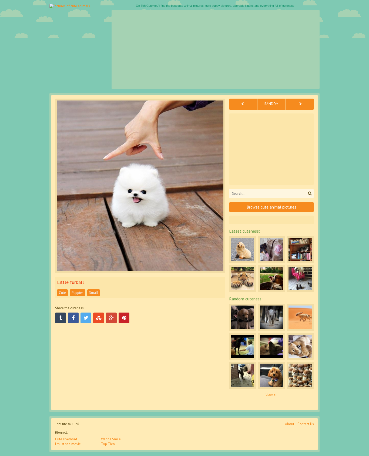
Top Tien (108, 444)
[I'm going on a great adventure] (300, 317)
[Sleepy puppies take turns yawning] (242, 317)
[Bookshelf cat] (300, 249)
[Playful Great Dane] (242, 346)
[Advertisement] (215, 49)
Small (93, 292)
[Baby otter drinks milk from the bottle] (271, 346)
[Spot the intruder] (300, 375)
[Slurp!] (271, 278)
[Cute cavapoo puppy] (271, 375)
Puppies (77, 292)
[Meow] (242, 278)
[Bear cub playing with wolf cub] (242, 375)
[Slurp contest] (271, 249)
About (289, 424)
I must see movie (68, 444)
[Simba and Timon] (300, 346)
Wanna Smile (111, 439)
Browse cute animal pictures (271, 207)
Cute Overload (66, 439)
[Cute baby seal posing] (242, 249)
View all (272, 395)
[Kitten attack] (300, 278)
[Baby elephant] (271, 317)
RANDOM (271, 104)
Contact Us (305, 424)
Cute (62, 292)
